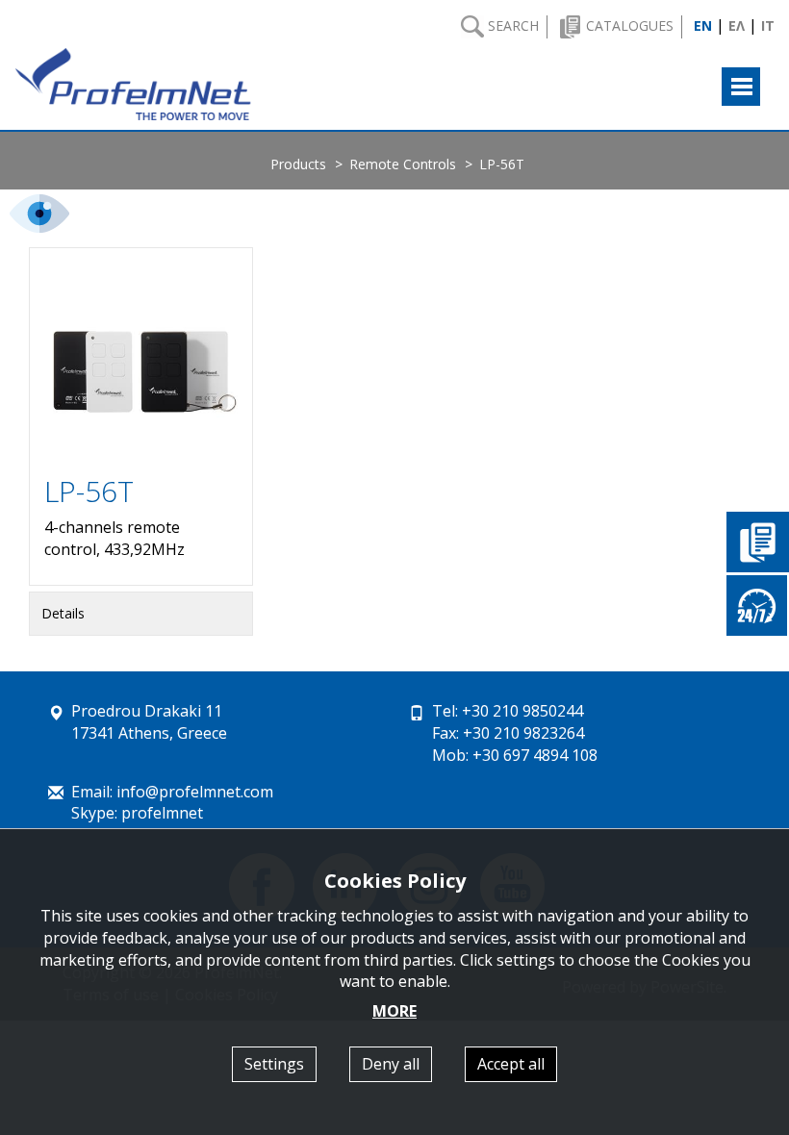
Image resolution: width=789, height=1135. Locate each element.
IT (768, 25)
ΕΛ (736, 25)
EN (703, 25)
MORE (394, 1011)
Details (63, 613)
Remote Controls (402, 164)
